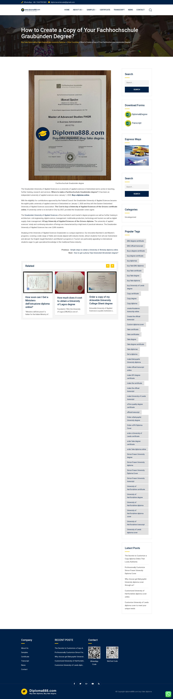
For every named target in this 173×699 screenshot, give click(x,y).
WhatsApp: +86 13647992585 (35, 2)
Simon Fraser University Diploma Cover (136, 471)
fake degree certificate (135, 344)
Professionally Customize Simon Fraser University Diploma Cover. (135, 570)
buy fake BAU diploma (135, 266)
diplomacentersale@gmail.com (63, 2)
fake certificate (132, 329)
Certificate (105, 10)
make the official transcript (133, 389)
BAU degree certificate (135, 241)
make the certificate (134, 383)
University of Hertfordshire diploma (135, 503)
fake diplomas (132, 349)
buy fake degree (133, 276)
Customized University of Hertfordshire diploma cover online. (136, 594)
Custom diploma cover (135, 324)
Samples (91, 10)
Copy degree (132, 298)
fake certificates (133, 334)
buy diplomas (132, 261)
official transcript (133, 412)
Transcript (119, 10)
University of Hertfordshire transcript (136, 523)
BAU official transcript (135, 246)
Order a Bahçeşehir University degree (134, 418)
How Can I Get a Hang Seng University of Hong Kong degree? (114, 300)
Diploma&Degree (139, 114)
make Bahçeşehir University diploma (134, 360)
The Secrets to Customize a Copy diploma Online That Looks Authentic (136, 559)
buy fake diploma (133, 281)
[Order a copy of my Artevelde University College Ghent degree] (83, 282)
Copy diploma (132, 303)
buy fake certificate (134, 271)
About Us (77, 10)
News (130, 10)
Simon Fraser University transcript (136, 479)
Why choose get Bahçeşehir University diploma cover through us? (136, 582)
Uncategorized (130, 217)
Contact (140, 10)
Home (66, 10)
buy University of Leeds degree (135, 287)
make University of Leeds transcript (136, 397)
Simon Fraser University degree (136, 455)
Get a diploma (132, 354)
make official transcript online (135, 368)
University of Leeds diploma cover (134, 531)
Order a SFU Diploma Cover (134, 426)
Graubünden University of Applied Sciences (41, 215)
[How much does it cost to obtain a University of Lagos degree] (51, 282)
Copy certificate (133, 294)
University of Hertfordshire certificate (136, 487)
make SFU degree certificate (133, 376)
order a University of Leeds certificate (134, 434)
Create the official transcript (133, 318)
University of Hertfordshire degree (135, 495)
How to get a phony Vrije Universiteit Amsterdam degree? (96, 253)
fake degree (131, 339)
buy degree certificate (135, 256)
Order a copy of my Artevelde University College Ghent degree (82, 300)
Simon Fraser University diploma (136, 463)
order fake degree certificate (134, 442)
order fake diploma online (136, 449)
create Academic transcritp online (133, 310)
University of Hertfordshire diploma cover (135, 513)
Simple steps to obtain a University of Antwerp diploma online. (94, 250)
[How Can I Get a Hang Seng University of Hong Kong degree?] (115, 282)
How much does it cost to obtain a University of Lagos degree (51, 301)
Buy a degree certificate (136, 251)
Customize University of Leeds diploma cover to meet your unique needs (137, 605)
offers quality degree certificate (135, 405)
